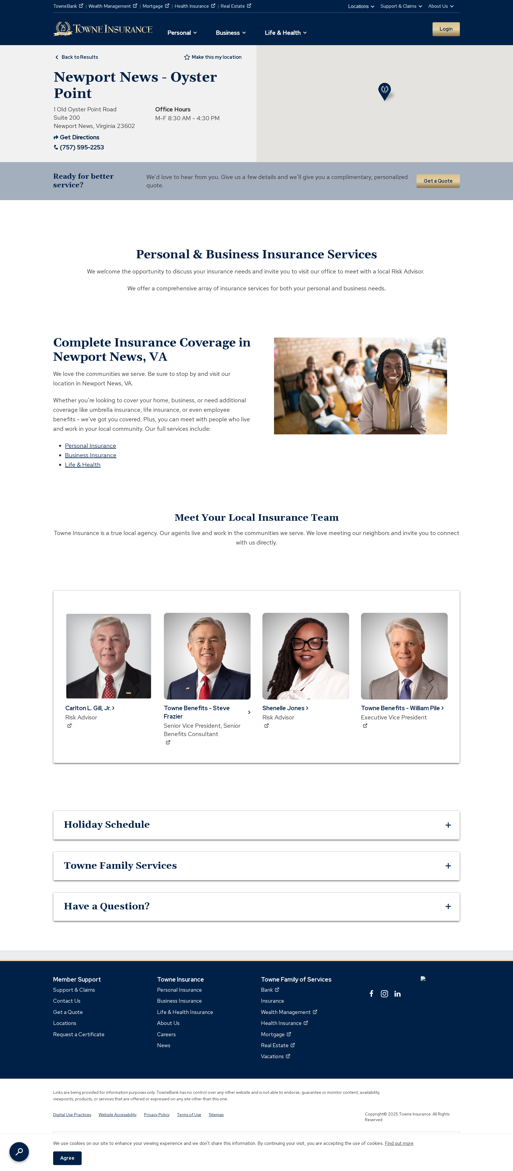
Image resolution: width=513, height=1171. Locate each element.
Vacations (275, 1056)
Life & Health (83, 465)
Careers (166, 1034)
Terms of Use (189, 1114)
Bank (270, 989)
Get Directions (76, 137)
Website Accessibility (118, 1114)
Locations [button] (358, 6)
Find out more (399, 1143)
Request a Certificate (78, 1034)
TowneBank (68, 6)
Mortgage (155, 6)
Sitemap (216, 1114)
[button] (181, 30)
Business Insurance (90, 455)
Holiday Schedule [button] (107, 825)
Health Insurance (195, 6)
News (163, 1045)
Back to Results (80, 57)
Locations (64, 1023)
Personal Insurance (90, 446)
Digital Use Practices (72, 1114)
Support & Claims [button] (399, 6)
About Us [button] (438, 6)
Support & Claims (74, 989)
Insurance (272, 1000)
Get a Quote (438, 181)
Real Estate (236, 6)
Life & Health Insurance (185, 1012)
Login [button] (446, 29)
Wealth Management (112, 6)
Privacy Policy (157, 1114)
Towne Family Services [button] (120, 866)
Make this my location (217, 57)
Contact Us (66, 1000)
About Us (168, 1023)
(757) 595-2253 (82, 147)
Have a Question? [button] (107, 907)
